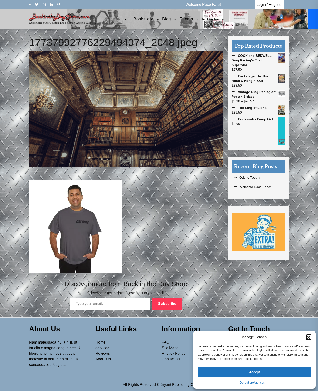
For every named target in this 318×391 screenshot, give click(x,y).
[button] (308, 337)
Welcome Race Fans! (255, 187)
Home (122, 19)
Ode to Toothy (249, 177)
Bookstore (143, 19)
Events (186, 19)
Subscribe (167, 304)
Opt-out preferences (252, 382)
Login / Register (270, 5)
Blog (166, 19)
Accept (254, 372)
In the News (212, 19)
